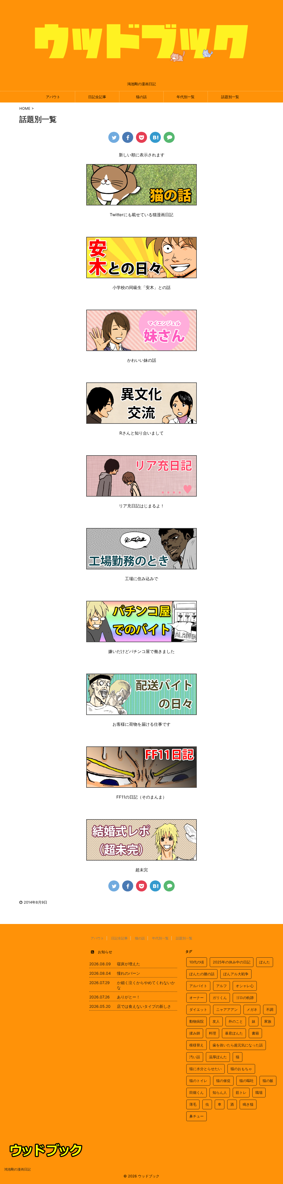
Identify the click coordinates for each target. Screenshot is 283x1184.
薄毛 (192, 1104)
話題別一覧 (230, 97)
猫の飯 (268, 1080)
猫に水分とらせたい (205, 1069)
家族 (267, 1021)
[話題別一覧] (155, 137)
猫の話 (141, 97)
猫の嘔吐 (246, 1080)
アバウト (53, 97)
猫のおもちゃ (241, 1069)
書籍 (255, 1033)
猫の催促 (223, 1080)
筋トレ (241, 1092)
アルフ (221, 986)
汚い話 (194, 1057)
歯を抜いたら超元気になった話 (238, 1045)
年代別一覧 (186, 97)
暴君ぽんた (234, 1033)
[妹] (141, 347)
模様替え (196, 1045)
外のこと (236, 1021)
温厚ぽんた (218, 1057)
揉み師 (194, 1033)
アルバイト (198, 986)
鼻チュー (196, 1116)
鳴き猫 (248, 1104)
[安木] (141, 274)
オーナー (196, 997)
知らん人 (220, 1092)
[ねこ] (141, 201)
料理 (212, 1033)
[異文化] (141, 420)
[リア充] (141, 492)
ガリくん (220, 997)
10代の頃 (196, 962)
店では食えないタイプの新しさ (144, 1006)
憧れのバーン (128, 973)
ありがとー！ (128, 997)
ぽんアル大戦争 (235, 974)
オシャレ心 (245, 986)
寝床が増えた (128, 963)
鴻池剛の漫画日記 (17, 1169)
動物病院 (196, 1021)
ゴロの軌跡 (245, 997)
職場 (259, 1092)
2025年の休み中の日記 (231, 962)
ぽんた (264, 962)
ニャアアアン (227, 1009)
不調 (269, 1009)
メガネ (252, 1009)
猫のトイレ (198, 1080)
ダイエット (198, 1009)
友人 (216, 1021)
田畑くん (196, 1092)
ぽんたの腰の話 (201, 974)
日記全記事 (97, 97)
